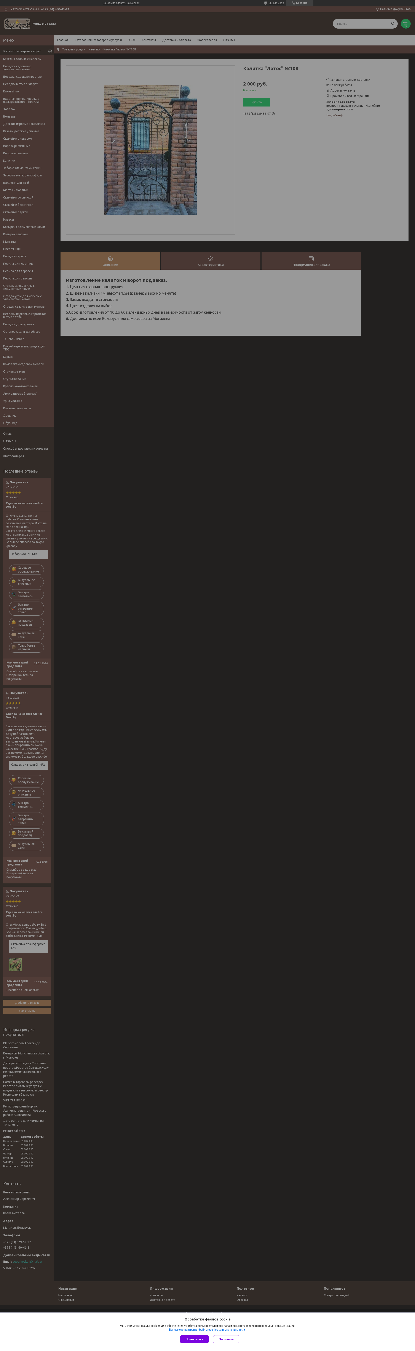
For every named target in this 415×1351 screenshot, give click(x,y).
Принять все (194, 1339)
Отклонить (226, 1339)
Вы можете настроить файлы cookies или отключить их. (206, 1329)
